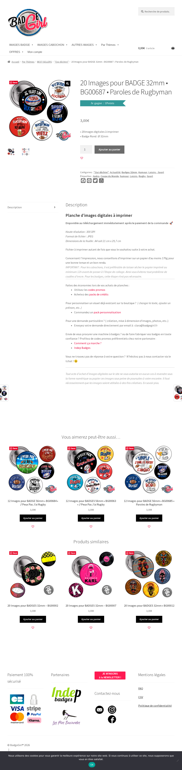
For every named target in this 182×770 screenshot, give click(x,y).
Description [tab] (14, 207)
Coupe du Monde (110, 176)
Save (15, 82)
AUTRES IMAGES (83, 44)
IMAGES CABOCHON (50, 44)
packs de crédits (98, 294)
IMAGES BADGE (19, 44)
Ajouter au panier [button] (32, 518)
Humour (142, 172)
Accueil (15, 61)
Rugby (142, 176)
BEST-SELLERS (44, 61)
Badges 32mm (129, 172)
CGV (140, 697)
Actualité (115, 172)
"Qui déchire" (62, 61)
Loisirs (133, 176)
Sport (150, 176)
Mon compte (35, 51)
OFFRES (14, 51)
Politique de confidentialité (155, 705)
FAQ (140, 688)
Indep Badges (82, 348)
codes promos (96, 290)
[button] (67, 83)
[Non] (177, 760)
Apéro (96, 176)
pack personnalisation (107, 312)
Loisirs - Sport (156, 172)
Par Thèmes (108, 44)
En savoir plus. (151, 383)
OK (92, 764)
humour (124, 176)
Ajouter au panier (109, 149)
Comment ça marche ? (87, 343)
